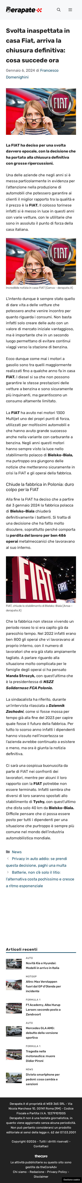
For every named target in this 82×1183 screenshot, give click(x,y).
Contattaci (41, 1146)
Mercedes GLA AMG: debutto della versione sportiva (42, 1032)
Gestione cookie (71, 1179)
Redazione (37, 1172)
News (17, 852)
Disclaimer (41, 1176)
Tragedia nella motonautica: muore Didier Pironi (40, 1056)
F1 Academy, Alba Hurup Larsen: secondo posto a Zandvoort (43, 1009)
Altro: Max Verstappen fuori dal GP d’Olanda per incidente (43, 986)
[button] (58, 10)
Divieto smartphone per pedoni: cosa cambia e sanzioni (43, 1079)
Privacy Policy (57, 1172)
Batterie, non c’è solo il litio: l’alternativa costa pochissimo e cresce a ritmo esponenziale (40, 879)
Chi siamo (20, 1172)
